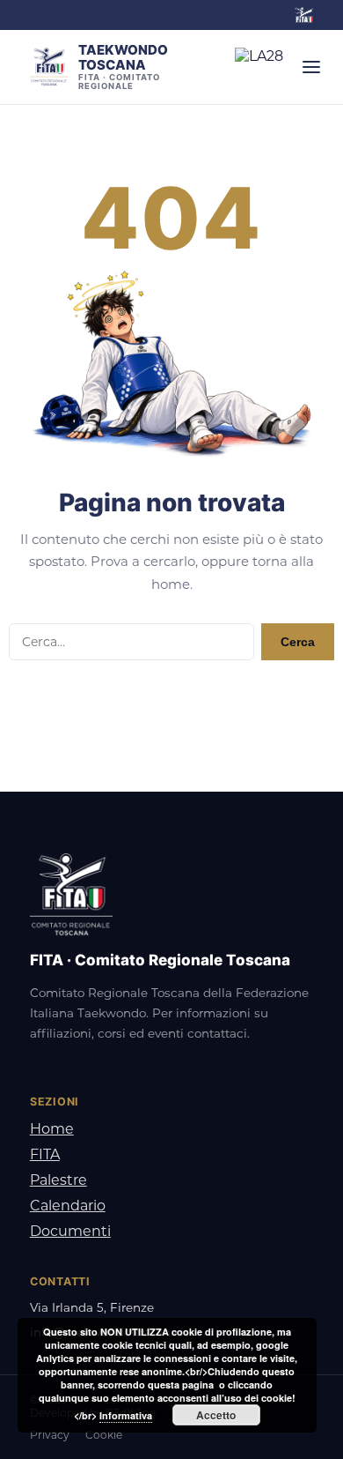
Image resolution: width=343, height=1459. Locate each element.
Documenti (70, 1231)
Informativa (125, 1415)
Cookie (103, 1434)
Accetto (216, 1415)
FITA (45, 1154)
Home (52, 1128)
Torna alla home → (172, 701)
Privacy (49, 1434)
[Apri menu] (311, 67)
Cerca (298, 642)
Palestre (58, 1180)
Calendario (68, 1205)
